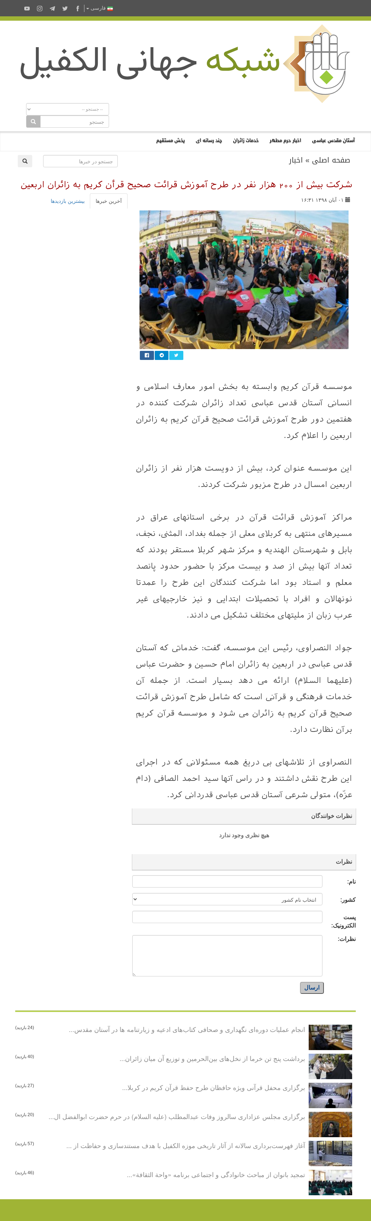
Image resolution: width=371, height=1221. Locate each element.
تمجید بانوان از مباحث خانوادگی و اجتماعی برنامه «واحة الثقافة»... (216, 1174)
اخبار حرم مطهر (285, 140)
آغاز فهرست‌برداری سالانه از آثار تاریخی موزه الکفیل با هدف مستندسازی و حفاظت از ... (185, 1145)
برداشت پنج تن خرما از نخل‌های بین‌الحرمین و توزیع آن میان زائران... (212, 1058)
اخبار (296, 160)
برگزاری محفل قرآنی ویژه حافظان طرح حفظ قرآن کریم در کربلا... (213, 1087)
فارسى (98, 8)
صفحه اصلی (331, 160)
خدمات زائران (246, 140)
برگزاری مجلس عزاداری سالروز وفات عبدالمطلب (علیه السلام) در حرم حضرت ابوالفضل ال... (177, 1116)
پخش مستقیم (170, 140)
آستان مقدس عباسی (333, 140)
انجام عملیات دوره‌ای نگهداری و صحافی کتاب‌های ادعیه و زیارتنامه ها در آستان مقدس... (187, 1029)
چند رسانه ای (209, 140)
